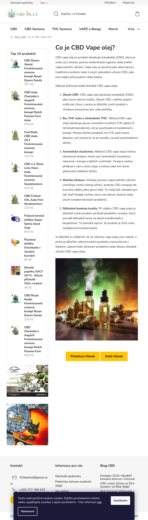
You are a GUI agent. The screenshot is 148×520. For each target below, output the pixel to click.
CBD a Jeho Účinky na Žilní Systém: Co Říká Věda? (117, 485)
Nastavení (27, 511)
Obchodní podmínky (21, 3)
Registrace (128, 2)
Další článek (114, 356)
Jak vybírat (62, 491)
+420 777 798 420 (32, 490)
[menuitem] (14, 29)
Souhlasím (120, 501)
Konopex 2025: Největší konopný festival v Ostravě (117, 477)
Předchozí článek (83, 356)
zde (99, 502)
